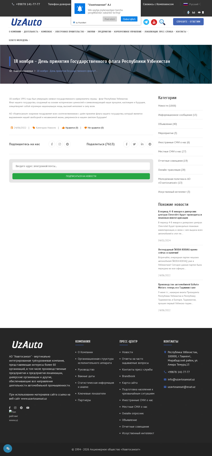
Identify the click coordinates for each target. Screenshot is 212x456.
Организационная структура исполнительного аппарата (95, 361)
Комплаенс (46, 31)
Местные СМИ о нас (172, 151)
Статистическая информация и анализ (96, 385)
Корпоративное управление (128, 31)
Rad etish (110, 19)
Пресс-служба (166, 31)
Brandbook (128, 376)
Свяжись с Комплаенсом (158, 4)
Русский (194, 4)
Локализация (151, 31)
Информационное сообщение (177, 114)
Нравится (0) (70, 127)
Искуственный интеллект (174, 191)
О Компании (15, 31)
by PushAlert (81, 22)
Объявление (167, 124)
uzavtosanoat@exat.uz (181, 387)
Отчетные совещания (173, 160)
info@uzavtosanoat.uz (181, 379)
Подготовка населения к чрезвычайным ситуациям (138, 391)
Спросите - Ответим (188, 21)
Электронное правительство (69, 31)
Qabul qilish (129, 19)
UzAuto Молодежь (18, 40)
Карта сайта (129, 383)
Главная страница (23, 70)
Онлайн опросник (133, 413)
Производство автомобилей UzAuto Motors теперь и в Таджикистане (178, 286)
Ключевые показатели (92, 393)
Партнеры (84, 400)
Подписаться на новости (81, 176)
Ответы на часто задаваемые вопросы (135, 361)
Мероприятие (167, 133)
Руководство (86, 369)
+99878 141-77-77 (28, 4)
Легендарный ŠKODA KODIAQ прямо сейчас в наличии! (177, 251)
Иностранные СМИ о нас (174, 142)
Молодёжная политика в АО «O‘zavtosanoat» (174, 180)
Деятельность (31, 31)
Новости (52, 127)
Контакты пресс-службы (137, 369)
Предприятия (104, 31)
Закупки (91, 31)
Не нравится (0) (94, 127)
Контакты (181, 31)
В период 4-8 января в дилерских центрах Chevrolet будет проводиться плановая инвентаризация (180, 214)
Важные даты (86, 376)
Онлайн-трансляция (171, 169)
